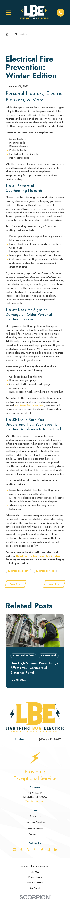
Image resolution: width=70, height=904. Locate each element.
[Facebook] (21, 850)
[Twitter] (35, 850)
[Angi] (49, 850)
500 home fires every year (29, 405)
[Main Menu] (8, 12)
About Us (35, 816)
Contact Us (35, 834)
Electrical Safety (18, 571)
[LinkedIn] (55, 850)
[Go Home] (7, 34)
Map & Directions (35, 801)
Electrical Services (35, 822)
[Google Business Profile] (14, 850)
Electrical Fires (45, 571)
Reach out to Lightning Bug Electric (38, 556)
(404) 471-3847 (50, 739)
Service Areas (35, 828)
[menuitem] (35, 871)
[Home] (34, 12)
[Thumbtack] (42, 850)
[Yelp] (28, 850)
